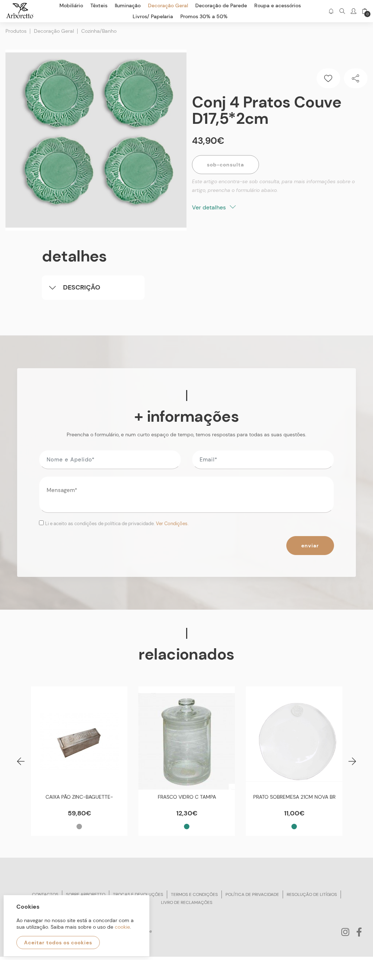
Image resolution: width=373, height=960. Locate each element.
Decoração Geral (54, 31)
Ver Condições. (172, 523)
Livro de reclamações (186, 902)
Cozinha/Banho (99, 31)
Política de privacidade (252, 894)
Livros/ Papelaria (153, 16)
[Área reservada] (353, 11)
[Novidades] (331, 11)
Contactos (45, 894)
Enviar (310, 545)
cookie (122, 927)
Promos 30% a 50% (204, 16)
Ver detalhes (209, 207)
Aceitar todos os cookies (58, 942)
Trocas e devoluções (138, 894)
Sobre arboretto (85, 894)
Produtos (16, 31)
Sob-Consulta (225, 164)
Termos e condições (194, 894)
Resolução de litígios (312, 894)
